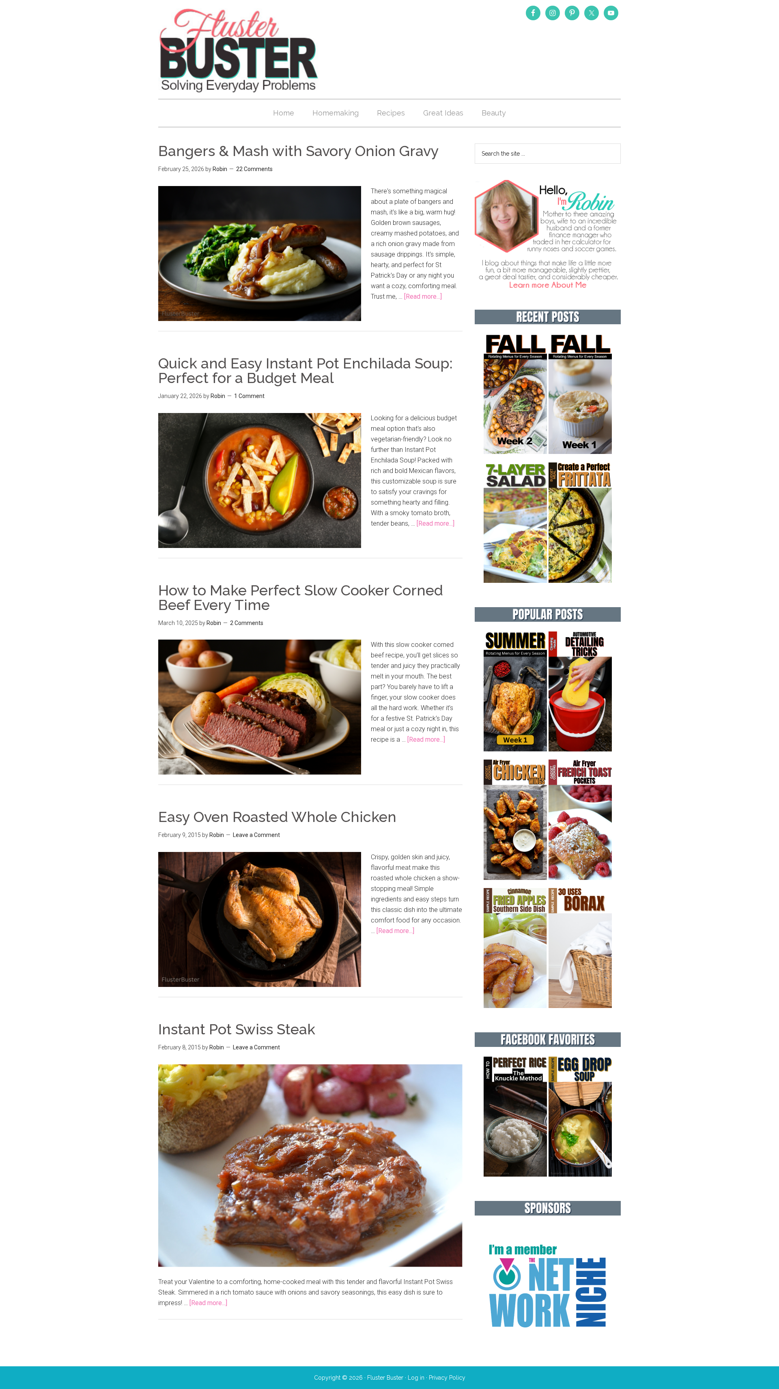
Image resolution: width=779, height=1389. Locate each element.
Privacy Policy (447, 1377)
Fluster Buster (239, 50)
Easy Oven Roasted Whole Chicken (277, 816)
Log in (416, 1377)
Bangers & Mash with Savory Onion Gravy (298, 150)
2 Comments (246, 623)
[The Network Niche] (548, 1344)
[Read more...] (423, 296)
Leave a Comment (256, 835)
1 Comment (249, 396)
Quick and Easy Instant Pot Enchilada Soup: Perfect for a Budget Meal (305, 370)
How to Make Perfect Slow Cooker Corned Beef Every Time (300, 597)
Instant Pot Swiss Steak (236, 1029)
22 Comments (254, 169)
